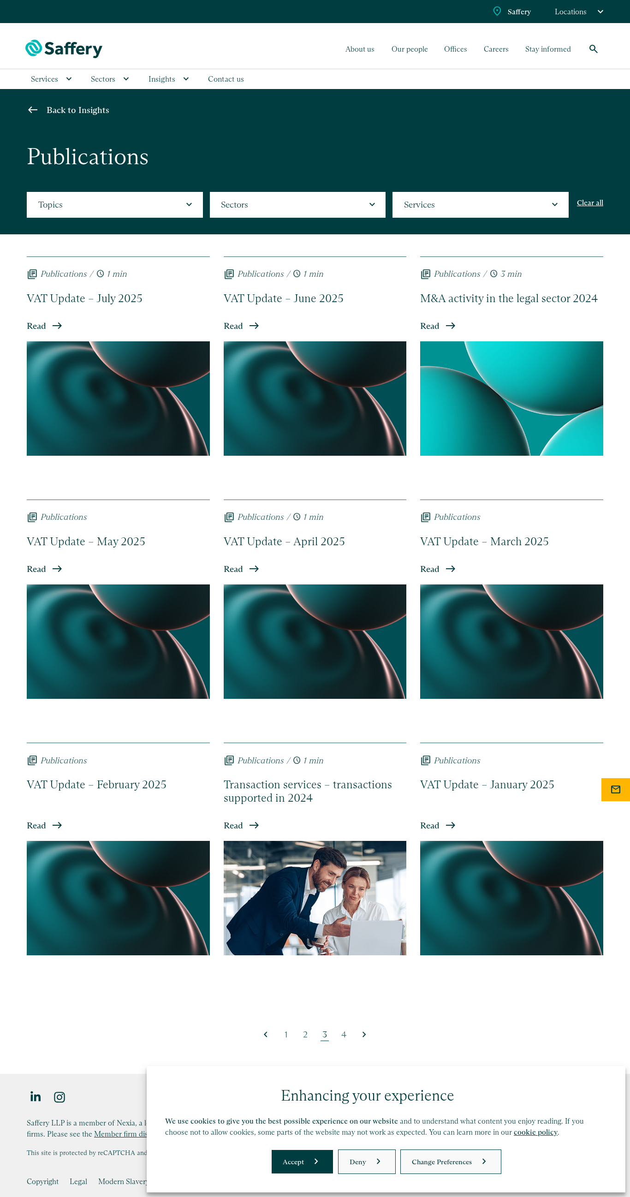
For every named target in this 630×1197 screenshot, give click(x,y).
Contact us (226, 78)
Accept (293, 1161)
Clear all (590, 202)
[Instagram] (60, 1096)
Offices (455, 49)
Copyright (43, 1181)
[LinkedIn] (36, 1096)
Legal (78, 1181)
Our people (410, 49)
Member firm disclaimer (133, 1133)
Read (36, 326)
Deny (358, 1161)
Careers (496, 49)
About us (359, 49)
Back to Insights (78, 110)
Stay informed (548, 49)
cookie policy (536, 1132)
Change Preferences (442, 1161)
